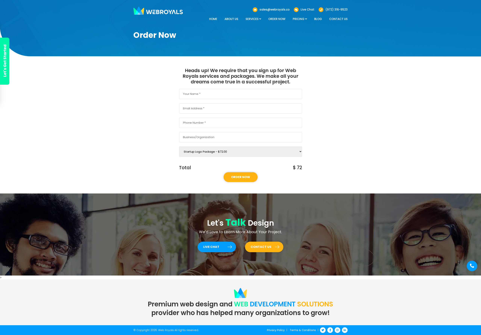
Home (213, 19)
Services (252, 19)
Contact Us (338, 19)
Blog (318, 19)
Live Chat (307, 9)
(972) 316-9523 (336, 9)
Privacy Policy (276, 330)
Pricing (299, 19)
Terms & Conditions (303, 330)
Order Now (276, 19)
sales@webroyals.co (274, 9)
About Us (231, 19)
